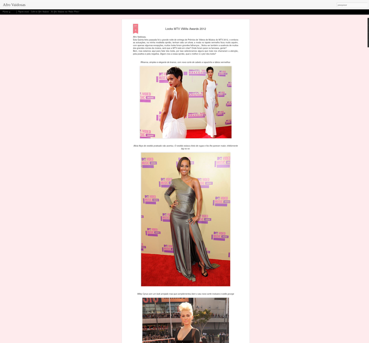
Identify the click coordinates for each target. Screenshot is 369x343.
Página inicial (23, 11)
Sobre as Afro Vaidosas (40, 11)
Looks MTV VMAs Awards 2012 (185, 29)
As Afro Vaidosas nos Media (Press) (65, 11)
